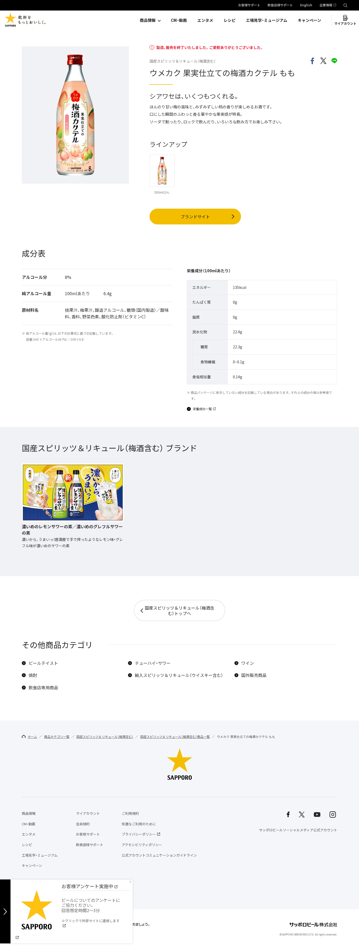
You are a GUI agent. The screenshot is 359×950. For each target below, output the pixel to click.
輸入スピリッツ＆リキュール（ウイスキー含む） (179, 675)
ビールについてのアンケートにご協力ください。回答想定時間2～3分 (90, 910)
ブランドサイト (195, 216)
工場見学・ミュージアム (266, 20)
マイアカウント (345, 23)
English (306, 5)
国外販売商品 (253, 675)
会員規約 (83, 823)
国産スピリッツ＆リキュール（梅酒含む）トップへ (179, 610)
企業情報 (326, 5)
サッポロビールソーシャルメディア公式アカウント (298, 829)
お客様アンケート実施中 (87, 886)
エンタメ (205, 20)
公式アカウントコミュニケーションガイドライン (159, 855)
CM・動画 (179, 20)
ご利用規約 (130, 813)
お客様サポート (249, 5)
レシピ (229, 20)
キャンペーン (309, 20)
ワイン (247, 663)
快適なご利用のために (139, 823)
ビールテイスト (43, 663)
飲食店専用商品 (43, 687)
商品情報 (148, 20)
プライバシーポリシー (139, 834)
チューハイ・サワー (153, 663)
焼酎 (33, 675)
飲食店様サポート (280, 5)
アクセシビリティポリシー (142, 844)
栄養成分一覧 (202, 409)
